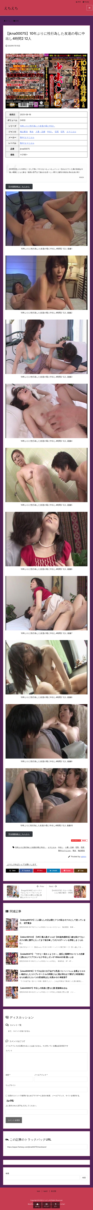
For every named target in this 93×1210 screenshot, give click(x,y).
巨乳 (63, 131)
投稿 (17, 21)
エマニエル (71, 131)
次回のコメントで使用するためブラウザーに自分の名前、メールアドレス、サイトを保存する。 (44, 1096)
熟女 (32, 131)
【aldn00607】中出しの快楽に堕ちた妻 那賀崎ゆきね (43, 988)
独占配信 (24, 131)
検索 (7, 1173)
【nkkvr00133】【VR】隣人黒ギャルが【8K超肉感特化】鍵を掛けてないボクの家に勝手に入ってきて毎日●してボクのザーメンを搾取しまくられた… (52, 940)
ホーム (8, 21)
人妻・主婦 (40, 131)
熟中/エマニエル (27, 137)
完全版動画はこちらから (19, 186)
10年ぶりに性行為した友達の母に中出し (37, 126)
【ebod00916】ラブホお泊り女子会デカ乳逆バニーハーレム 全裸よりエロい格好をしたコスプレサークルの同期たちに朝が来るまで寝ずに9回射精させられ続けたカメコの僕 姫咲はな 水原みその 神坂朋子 (52, 974)
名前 (8, 1075)
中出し (50, 131)
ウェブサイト (11, 1085)
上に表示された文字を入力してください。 (22, 1106)
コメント (9, 1050)
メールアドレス (40, 1075)
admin (83, 856)
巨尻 (57, 131)
